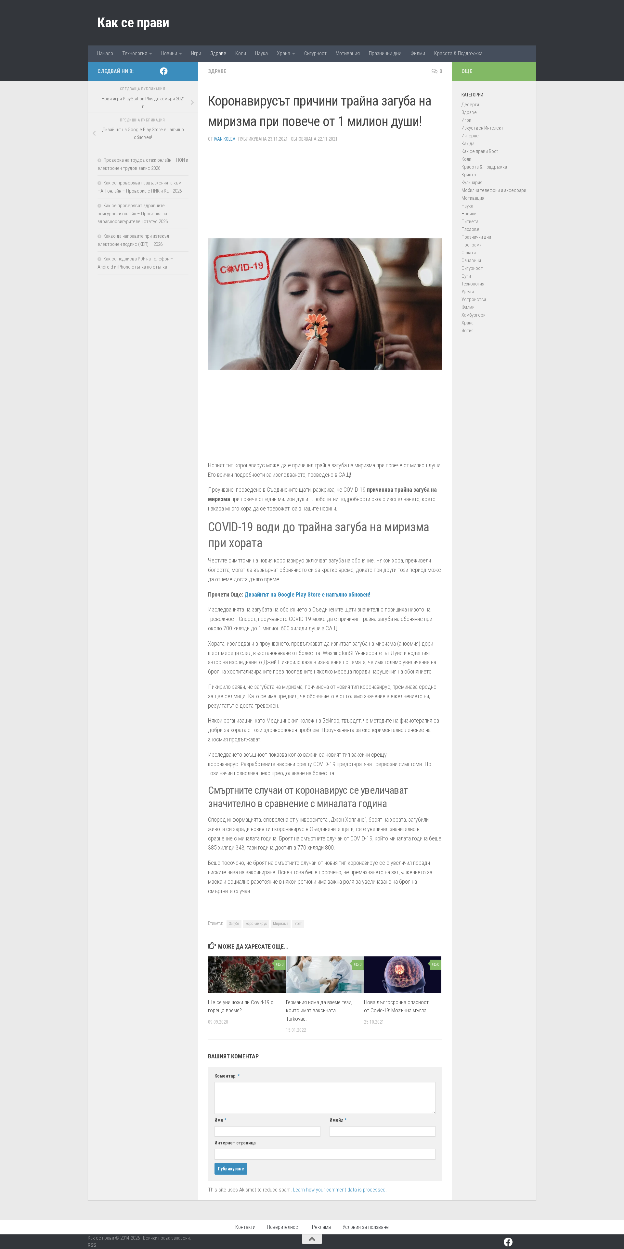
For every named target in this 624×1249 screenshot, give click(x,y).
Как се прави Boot (480, 151)
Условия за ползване (366, 1227)
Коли (240, 53)
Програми (472, 245)
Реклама (321, 1227)
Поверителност (283, 1227)
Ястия (468, 331)
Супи (466, 276)
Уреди (468, 292)
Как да (468, 143)
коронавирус (256, 923)
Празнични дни (385, 53)
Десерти (470, 104)
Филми (417, 53)
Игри (196, 53)
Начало (105, 53)
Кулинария (472, 182)
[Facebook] (164, 71)
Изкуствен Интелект (482, 128)
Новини (169, 53)
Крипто (469, 175)
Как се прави (133, 23)
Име (220, 1120)
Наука (261, 53)
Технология (134, 53)
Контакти (245, 1227)
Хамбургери (474, 315)
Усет (298, 923)
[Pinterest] (174, 71)
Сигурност (315, 53)
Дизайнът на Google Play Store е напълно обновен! (307, 594)
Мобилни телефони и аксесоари (494, 190)
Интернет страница (235, 1142)
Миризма (280, 923)
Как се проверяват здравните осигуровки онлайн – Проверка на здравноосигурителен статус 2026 (133, 213)
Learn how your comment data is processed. (340, 1190)
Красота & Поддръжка (458, 53)
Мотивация (348, 53)
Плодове (470, 229)
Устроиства (474, 299)
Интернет (471, 136)
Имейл (338, 1120)
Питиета (470, 221)
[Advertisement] (325, 192)
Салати (469, 253)
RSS (92, 1245)
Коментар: (227, 1076)
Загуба (234, 923)
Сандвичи (471, 260)
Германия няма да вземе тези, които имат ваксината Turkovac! (319, 1010)
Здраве (218, 53)
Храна (283, 53)
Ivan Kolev (224, 139)
